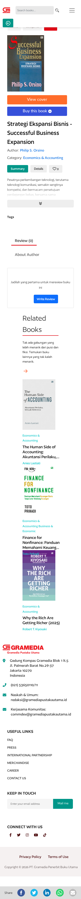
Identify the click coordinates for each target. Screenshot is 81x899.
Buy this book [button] (35, 111)
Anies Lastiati (31, 463)
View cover (37, 100)
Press (11, 747)
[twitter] (21, 835)
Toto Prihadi (30, 554)
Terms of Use (58, 857)
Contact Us (16, 778)
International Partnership (29, 755)
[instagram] (30, 835)
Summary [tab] (18, 168)
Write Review (46, 299)
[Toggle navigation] (72, 10)
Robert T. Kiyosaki (34, 629)
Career (13, 770)
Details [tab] (38, 168)
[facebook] (13, 835)
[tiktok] (47, 835)
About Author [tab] (27, 254)
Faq (10, 740)
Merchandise (18, 763)
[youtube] (38, 835)
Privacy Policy (30, 857)
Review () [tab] (24, 240)
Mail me (63, 803)
